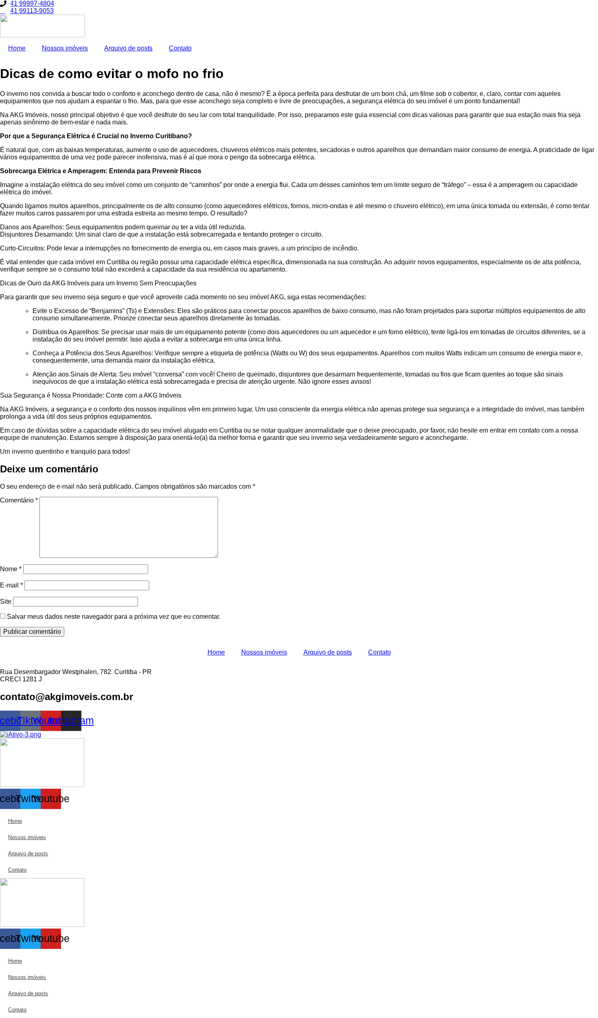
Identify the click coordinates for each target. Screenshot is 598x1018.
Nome (11, 569)
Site (5, 601)
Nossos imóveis (65, 48)
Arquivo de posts (128, 48)
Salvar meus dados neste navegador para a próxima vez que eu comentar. (113, 616)
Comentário (19, 500)
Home (17, 48)
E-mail (11, 585)
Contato (180, 48)
